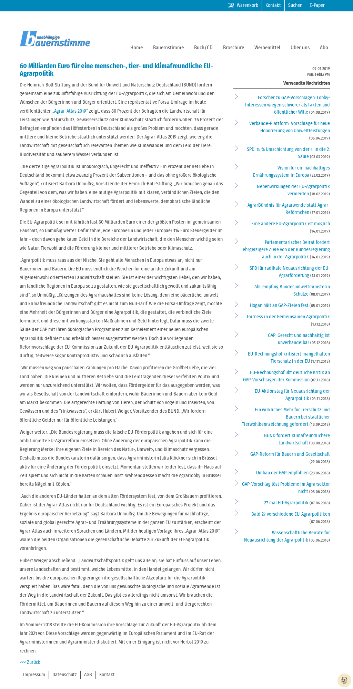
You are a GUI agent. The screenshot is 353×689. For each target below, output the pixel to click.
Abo (324, 47)
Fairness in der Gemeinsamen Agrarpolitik (288, 317)
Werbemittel (267, 47)
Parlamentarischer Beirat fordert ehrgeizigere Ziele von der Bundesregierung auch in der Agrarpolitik (286, 249)
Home (136, 47)
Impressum (34, 674)
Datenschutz (64, 674)
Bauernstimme (168, 47)
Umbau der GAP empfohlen (283, 473)
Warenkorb (247, 5)
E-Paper (317, 5)
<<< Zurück (30, 662)
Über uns (300, 47)
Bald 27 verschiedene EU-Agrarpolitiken (290, 514)
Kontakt (273, 5)
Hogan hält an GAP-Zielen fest (280, 305)
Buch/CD (203, 47)
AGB (88, 674)
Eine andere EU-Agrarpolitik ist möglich (290, 224)
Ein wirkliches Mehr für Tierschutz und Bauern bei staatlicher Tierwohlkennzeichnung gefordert (286, 417)
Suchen (295, 5)
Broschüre (233, 47)
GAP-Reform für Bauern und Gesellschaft (290, 454)
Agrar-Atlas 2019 (70, 111)
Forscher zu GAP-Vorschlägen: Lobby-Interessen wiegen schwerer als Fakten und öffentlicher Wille (287, 105)
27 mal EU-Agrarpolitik (287, 503)
